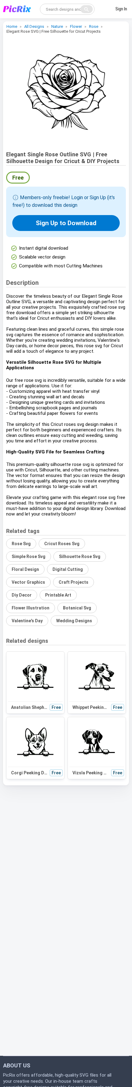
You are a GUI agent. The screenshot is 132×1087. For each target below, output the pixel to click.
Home (11, 26)
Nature (57, 26)
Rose (93, 26)
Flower (76, 26)
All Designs (34, 26)
